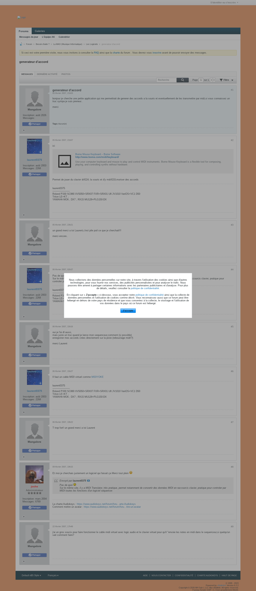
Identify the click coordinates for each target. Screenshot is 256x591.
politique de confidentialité (145, 288)
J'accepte (128, 310)
